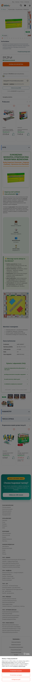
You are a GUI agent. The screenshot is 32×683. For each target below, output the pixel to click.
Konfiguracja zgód (16, 679)
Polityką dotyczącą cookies (8, 662)
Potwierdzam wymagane (16, 675)
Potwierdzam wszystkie (16, 670)
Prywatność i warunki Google (19, 666)
